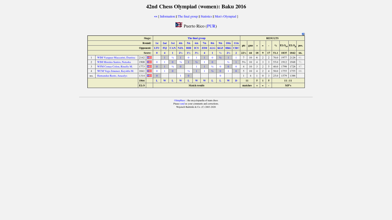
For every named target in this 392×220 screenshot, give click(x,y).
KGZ (220, 48)
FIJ (165, 48)
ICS (196, 48)
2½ (180, 53)
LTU (157, 48)
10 (228, 43)
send (182, 103)
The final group (188, 16)
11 (236, 43)
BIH (188, 48)
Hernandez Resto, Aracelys (112, 75)
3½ (196, 53)
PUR (211, 26)
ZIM (204, 48)
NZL (181, 48)
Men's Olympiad (225, 16)
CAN (173, 48)
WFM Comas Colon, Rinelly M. (115, 66)
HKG (228, 48)
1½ (188, 53)
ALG (212, 48)
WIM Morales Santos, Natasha (114, 62)
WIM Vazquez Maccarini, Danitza (116, 57)
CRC (236, 48)
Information (167, 16)
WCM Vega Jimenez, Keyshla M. (115, 71)
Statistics (206, 16)
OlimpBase (179, 100)
